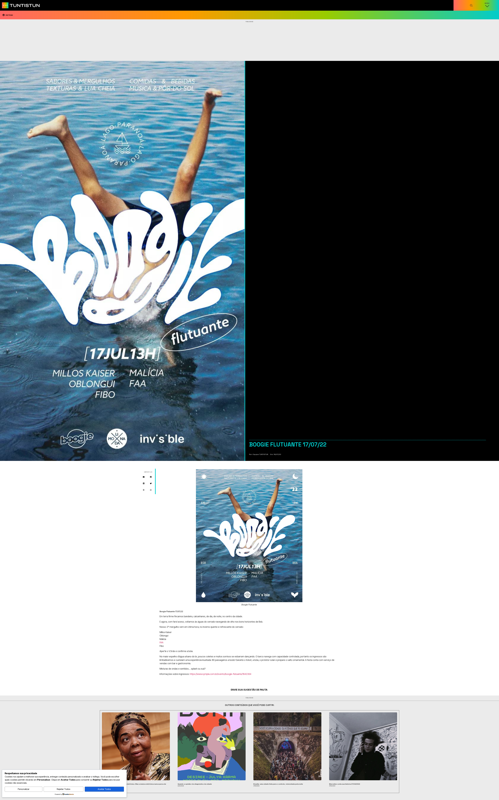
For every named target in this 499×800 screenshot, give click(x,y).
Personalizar (23, 789)
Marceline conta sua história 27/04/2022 (344, 784)
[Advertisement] (249, 41)
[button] (144, 477)
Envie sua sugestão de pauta (249, 689)
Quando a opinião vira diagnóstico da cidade (195, 784)
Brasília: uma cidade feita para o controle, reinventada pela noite (278, 784)
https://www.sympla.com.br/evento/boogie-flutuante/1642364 (220, 674)
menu (487, 3)
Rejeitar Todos (63, 789)
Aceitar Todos (104, 789)
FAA (161, 642)
